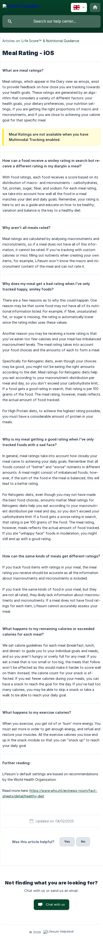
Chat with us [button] (55, 904)
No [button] (83, 841)
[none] (21, 7)
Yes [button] (67, 841)
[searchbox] (51, 21)
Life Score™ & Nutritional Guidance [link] (50, 41)
